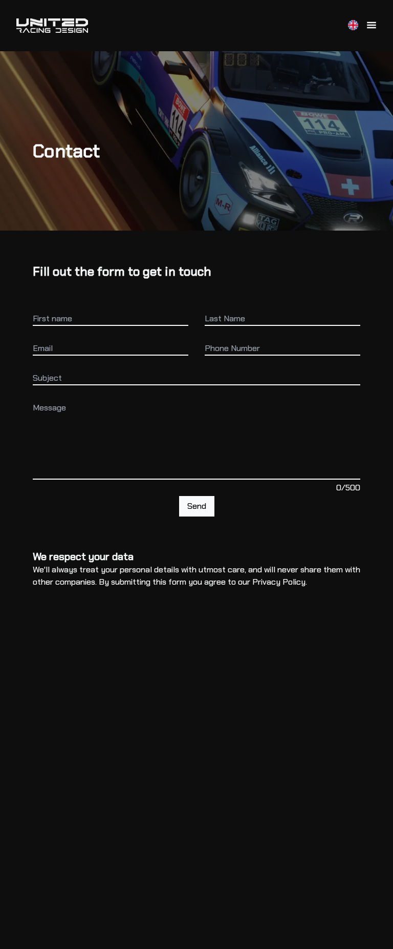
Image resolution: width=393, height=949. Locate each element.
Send (196, 506)
